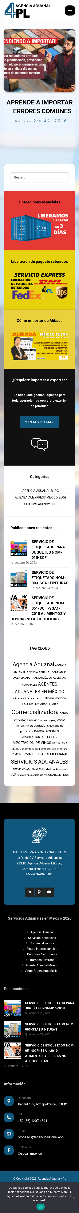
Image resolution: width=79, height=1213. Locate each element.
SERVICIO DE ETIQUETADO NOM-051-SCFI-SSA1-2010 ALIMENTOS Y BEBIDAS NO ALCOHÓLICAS (38, 608)
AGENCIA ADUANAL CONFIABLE (46, 672)
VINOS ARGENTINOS (56, 774)
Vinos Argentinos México (42, 971)
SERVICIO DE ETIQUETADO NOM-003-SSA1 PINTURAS (50, 577)
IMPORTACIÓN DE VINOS (31, 743)
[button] (39, 444)
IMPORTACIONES (46, 731)
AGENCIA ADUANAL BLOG (40, 491)
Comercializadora (35, 712)
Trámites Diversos (42, 960)
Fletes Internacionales (42, 949)
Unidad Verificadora (54, 769)
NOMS (14, 754)
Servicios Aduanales (42, 938)
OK (41, 1206)
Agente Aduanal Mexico (42, 965)
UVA (13, 774)
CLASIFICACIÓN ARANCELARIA (39, 703)
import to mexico (30, 749)
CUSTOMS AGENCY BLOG (41, 504)
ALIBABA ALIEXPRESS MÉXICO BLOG (40, 497)
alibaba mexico (55, 698)
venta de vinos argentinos (30, 775)
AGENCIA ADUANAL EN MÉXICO (32, 677)
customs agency (48, 720)
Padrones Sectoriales (42, 954)
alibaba (17, 698)
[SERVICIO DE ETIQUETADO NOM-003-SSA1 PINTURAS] (19, 578)
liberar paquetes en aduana (53, 749)
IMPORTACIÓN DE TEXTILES (39, 737)
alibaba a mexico (33, 698)
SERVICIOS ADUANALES (39, 762)
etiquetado (38, 726)
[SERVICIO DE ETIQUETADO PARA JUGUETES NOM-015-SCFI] (19, 547)
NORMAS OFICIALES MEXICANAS (43, 754)
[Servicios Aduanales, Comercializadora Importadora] (27, 10)
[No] (74, 1198)
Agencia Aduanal (33, 664)
